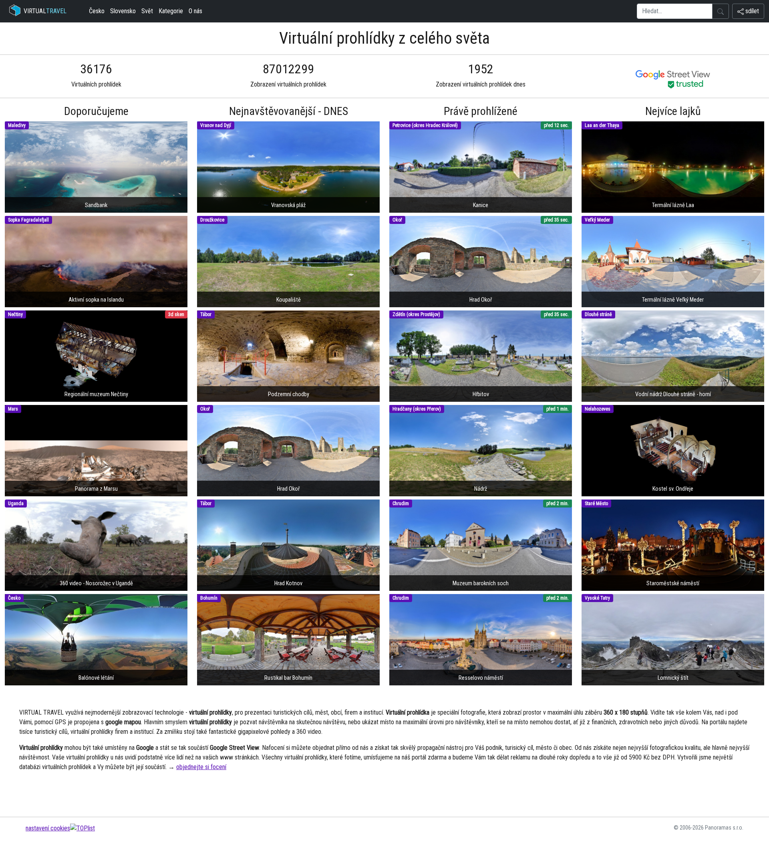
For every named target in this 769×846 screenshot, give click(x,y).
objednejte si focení (201, 767)
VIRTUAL (45, 11)
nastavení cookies (48, 828)
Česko (97, 11)
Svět (147, 11)
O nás (195, 11)
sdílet (751, 11)
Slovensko (123, 11)
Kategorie (171, 11)
